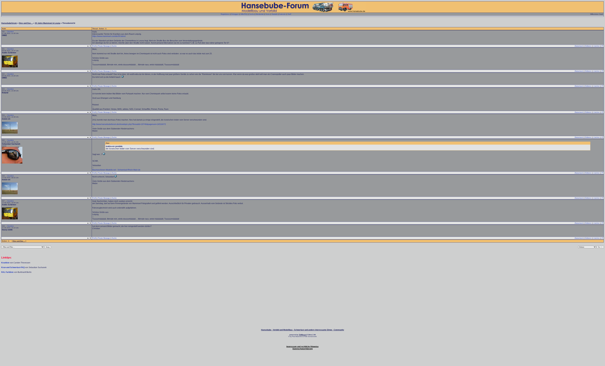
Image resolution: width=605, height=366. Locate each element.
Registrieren (225, 14)
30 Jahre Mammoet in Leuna (47, 23)
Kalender (282, 14)
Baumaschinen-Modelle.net (104, 170)
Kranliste (5, 263)
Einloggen (235, 14)
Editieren (588, 46)
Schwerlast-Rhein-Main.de (129, 170)
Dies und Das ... (26, 23)
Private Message (104, 46)
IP (602, 46)
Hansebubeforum (9, 23)
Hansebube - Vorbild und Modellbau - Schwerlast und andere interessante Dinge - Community (302, 330)
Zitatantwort (579, 46)
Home (267, 14)
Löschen (596, 46)
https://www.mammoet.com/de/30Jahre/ (109, 36)
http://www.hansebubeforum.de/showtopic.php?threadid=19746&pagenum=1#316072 (129, 124)
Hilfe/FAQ (244, 14)
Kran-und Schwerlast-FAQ (13, 267)
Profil (94, 46)
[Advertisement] (302, 283)
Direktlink (10, 31)
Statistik (274, 14)
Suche (251, 14)
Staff (289, 14)
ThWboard (303, 335)
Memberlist (260, 14)
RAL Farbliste (7, 272)
